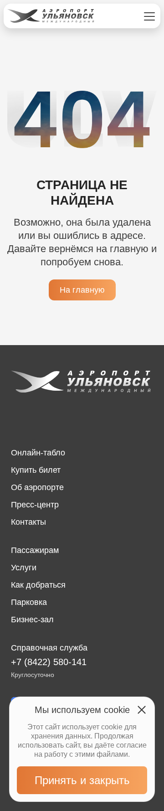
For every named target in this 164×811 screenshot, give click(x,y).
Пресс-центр (35, 504)
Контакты (28, 522)
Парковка (29, 602)
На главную (82, 289)
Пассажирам (35, 550)
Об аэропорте (37, 487)
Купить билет (36, 470)
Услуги (23, 567)
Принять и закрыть (82, 780)
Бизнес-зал (32, 619)
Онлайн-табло (38, 452)
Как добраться (38, 584)
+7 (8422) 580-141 (49, 662)
